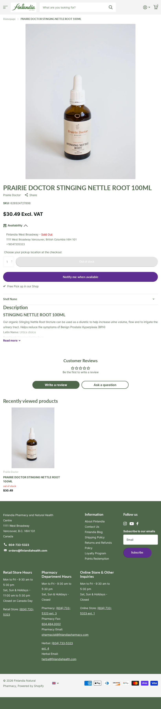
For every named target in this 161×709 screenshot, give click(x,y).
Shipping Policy (95, 537)
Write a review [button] (56, 385)
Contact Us (92, 526)
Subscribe (137, 552)
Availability (15, 225)
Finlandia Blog (94, 532)
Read (10, 340)
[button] (12, 258)
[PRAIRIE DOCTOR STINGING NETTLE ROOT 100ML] (33, 437)
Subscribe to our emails (139, 531)
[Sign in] (146, 7)
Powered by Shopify (31, 686)
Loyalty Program (95, 553)
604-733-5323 (19, 544)
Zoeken (110, 7)
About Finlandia (95, 521)
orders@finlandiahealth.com (28, 550)
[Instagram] (125, 523)
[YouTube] (132, 523)
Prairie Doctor (12, 195)
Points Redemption (97, 558)
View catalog (5, 7)
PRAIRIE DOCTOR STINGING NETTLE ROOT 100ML (31, 479)
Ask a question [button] (105, 385)
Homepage (9, 18)
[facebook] (137, 523)
